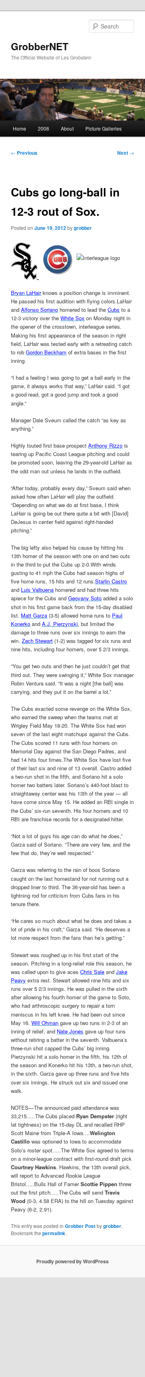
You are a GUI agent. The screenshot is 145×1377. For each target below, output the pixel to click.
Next (125, 152)
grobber (83, 227)
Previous (24, 152)
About (67, 128)
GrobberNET (39, 46)
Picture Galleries (103, 128)
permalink (53, 1233)
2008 (43, 128)
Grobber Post (80, 1226)
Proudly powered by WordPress (72, 1261)
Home (19, 128)
